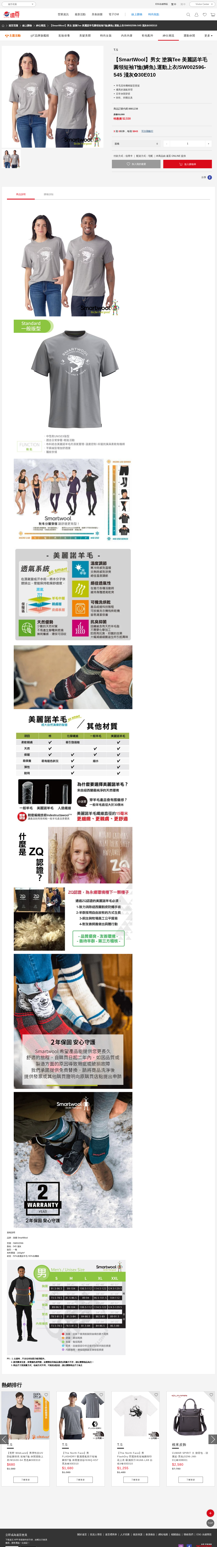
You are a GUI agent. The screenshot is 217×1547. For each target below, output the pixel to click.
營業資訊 (63, 14)
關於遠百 (82, 1534)
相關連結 (176, 1534)
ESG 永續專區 (204, 1534)
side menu (210, 1513)
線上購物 (136, 14)
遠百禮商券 (111, 1534)
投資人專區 (96, 1534)
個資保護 (137, 1534)
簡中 (183, 4)
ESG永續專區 (161, 4)
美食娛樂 (97, 14)
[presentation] (4, 1439)
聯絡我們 (188, 1534)
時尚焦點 (153, 14)
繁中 (174, 4)
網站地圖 (163, 1534)
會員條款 (150, 1534)
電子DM (114, 14)
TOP (210, 1523)
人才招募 (125, 1534)
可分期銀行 (147, 131)
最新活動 (80, 14)
